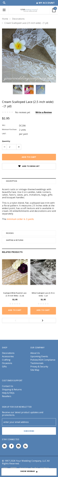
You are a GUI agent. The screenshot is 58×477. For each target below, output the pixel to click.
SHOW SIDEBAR (27, 471)
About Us (35, 353)
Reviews (9, 233)
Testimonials (36, 363)
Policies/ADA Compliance (42, 360)
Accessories (8, 356)
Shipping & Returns (14, 240)
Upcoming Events (39, 356)
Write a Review (43, 112)
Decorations (18, 18)
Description (11, 181)
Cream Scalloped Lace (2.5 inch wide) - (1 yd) (26, 22)
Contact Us (7, 386)
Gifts (4, 366)
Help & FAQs (8, 393)
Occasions (7, 363)
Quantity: (6, 141)
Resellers (6, 396)
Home (5, 18)
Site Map (34, 370)
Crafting (6, 360)
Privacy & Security (39, 366)
